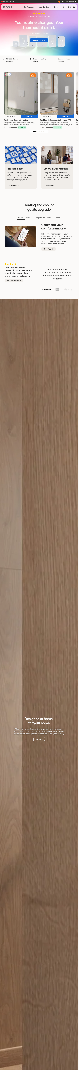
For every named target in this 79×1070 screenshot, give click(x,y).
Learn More (11, 116)
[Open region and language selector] (69, 7)
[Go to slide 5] (44, 131)
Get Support (59, 7)
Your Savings (45, 7)
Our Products (30, 7)
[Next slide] (46, 131)
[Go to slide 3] (39, 131)
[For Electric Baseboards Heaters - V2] (57, 93)
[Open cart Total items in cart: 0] (74, 7)
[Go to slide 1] (34, 131)
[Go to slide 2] (37, 131)
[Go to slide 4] (41, 131)
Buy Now (28, 116)
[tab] (21, 218)
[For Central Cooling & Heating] (21, 93)
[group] (39, 29)
